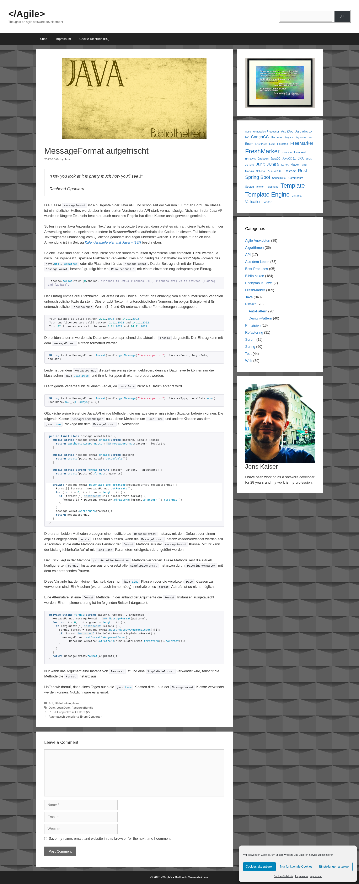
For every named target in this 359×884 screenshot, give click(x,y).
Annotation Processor (266, 131)
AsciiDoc (287, 131)
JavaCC (275, 158)
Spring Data (279, 178)
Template (292, 185)
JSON (309, 158)
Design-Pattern (260, 318)
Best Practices (256, 269)
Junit (260, 164)
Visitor (267, 202)
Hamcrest (300, 152)
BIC (247, 137)
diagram (289, 137)
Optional (261, 171)
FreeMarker (301, 143)
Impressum (301, 876)
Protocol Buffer (275, 171)
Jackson (263, 158)
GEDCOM (287, 152)
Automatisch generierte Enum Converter (75, 716)
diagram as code (303, 137)
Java (76, 703)
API (51, 703)
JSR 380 (249, 164)
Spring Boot (257, 177)
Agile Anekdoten (257, 241)
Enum (249, 143)
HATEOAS (250, 158)
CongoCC (260, 137)
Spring (250, 347)
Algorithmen (254, 248)
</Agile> (26, 14)
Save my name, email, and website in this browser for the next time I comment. (110, 839)
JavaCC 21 (289, 158)
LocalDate (63, 707)
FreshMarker (262, 151)
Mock (304, 164)
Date (52, 707)
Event (272, 144)
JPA (301, 158)
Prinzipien (253, 325)
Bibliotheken (63, 703)
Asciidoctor (304, 131)
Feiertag (282, 143)
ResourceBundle (82, 707)
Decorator (277, 137)
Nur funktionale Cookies (296, 866)
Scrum (250, 340)
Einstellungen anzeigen (334, 866)
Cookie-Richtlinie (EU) (94, 39)
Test (248, 354)
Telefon (260, 186)
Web (248, 361)
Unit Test (296, 195)
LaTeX (285, 164)
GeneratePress (198, 877)
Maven (295, 164)
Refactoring (254, 332)
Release (290, 171)
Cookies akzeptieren (259, 866)
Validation (253, 202)
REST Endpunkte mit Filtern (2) (69, 712)
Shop (43, 39)
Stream (249, 186)
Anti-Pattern (258, 311)
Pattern (250, 304)
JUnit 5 (273, 164)
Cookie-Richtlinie (283, 876)
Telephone (272, 186)
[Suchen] (342, 16)
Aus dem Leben (257, 262)
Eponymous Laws (259, 283)
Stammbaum (295, 178)
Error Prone (261, 144)
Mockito (249, 171)
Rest (302, 170)
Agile (248, 131)
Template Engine (267, 194)
